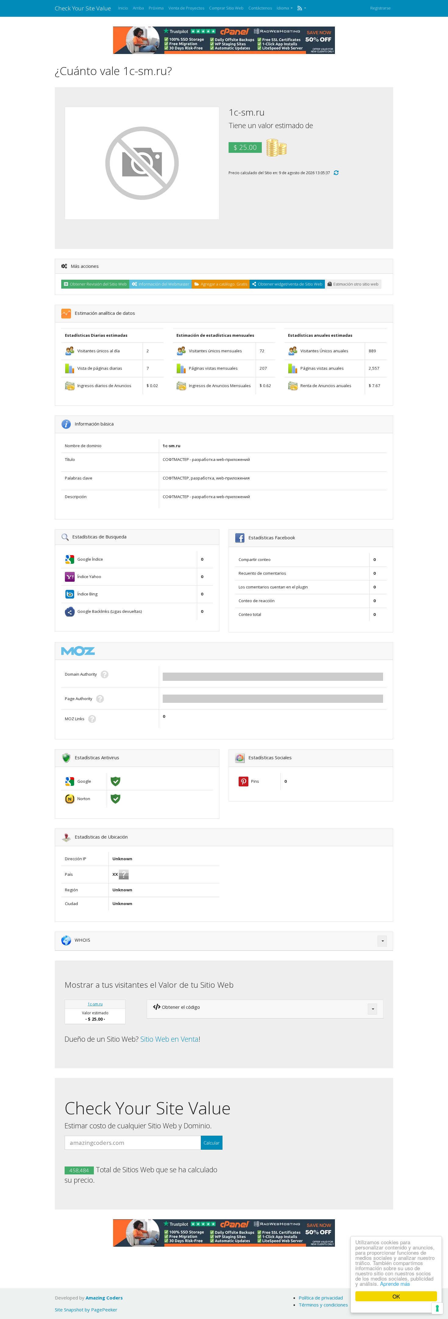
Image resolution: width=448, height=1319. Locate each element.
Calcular (212, 1143)
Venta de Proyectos (186, 8)
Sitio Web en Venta (169, 1039)
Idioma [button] (283, 8)
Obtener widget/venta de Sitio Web (289, 284)
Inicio (123, 8)
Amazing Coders (104, 1298)
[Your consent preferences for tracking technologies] (437, 1308)
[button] (301, 8)
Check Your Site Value (83, 8)
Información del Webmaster (163, 284)
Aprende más (395, 1283)
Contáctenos (260, 8)
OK (396, 1296)
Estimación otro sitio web (355, 284)
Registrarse (380, 8)
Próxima (156, 8)
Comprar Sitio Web (226, 8)
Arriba (138, 8)
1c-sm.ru (95, 1004)
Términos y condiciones (323, 1305)
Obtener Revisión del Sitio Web (97, 284)
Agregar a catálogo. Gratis (223, 284)
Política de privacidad (321, 1298)
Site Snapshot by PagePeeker (86, 1309)
